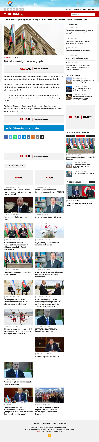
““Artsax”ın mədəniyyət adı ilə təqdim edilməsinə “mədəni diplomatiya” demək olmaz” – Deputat (47, 410)
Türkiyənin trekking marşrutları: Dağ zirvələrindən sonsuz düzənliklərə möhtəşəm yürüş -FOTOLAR (18, 331)
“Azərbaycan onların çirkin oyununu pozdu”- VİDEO (78, 204)
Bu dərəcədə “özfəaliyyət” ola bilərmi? (15, 218)
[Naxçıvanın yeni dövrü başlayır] (49, 344)
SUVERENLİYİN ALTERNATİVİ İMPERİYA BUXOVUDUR (46, 330)
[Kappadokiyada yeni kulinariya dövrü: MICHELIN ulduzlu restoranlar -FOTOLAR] (69, 97)
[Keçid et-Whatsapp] (17, 9)
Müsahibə (61, 20)
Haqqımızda (46, 423)
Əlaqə (54, 423)
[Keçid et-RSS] (22, 9)
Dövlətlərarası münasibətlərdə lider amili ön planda (17, 273)
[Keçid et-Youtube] (20, 9)
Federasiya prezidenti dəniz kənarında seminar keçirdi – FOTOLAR (49, 191)
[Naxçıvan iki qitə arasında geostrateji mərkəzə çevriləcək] (18, 370)
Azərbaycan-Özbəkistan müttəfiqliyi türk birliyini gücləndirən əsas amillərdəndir (49, 274)
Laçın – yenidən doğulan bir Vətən (48, 217)
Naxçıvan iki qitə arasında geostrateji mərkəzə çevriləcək (18, 383)
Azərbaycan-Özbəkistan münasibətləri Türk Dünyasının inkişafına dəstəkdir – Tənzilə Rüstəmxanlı (16, 245)
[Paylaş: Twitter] (10, 137)
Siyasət (19, 20)
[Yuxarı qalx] (93, 436)
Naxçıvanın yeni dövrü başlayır (47, 356)
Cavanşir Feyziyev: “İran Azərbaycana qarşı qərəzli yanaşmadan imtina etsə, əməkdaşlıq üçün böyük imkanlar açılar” (18, 410)
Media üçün (63, 423)
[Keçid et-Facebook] (5, 9)
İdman (50, 20)
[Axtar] (93, 14)
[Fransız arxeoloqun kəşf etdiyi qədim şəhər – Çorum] (69, 89)
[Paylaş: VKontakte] (28, 137)
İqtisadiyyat (27, 20)
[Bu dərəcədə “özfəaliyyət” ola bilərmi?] (18, 205)
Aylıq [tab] (90, 136)
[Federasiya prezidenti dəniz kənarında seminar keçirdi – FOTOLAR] (49, 177)
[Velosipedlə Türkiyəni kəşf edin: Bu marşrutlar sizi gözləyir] (69, 80)
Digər (85, 20)
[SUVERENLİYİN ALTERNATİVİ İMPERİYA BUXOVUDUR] (49, 317)
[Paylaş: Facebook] (6, 137)
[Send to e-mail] (37, 137)
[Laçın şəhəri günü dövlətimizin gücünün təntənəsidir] (49, 230)
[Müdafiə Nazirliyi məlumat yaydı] (34, 39)
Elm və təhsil (78, 20)
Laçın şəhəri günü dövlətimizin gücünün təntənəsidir (47, 243)
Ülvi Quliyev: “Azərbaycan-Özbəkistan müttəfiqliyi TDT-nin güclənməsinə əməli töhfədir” (16, 301)
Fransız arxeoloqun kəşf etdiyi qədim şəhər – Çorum (82, 89)
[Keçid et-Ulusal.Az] (14, 14)
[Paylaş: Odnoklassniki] (33, 137)
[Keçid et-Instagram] (11, 9)
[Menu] (6, 14)
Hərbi (55, 20)
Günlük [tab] (70, 136)
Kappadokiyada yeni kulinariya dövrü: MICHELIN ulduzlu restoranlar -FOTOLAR (82, 98)
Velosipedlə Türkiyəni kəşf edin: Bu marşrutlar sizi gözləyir (83, 81)
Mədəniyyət (36, 20)
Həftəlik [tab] (80, 136)
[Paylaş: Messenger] (19, 137)
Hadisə (44, 20)
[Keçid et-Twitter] (8, 9)
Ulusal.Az (39, 431)
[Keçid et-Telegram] (14, 9)
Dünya (13, 20)
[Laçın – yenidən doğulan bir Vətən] (49, 205)
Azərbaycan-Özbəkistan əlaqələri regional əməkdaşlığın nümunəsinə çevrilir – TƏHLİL (17, 192)
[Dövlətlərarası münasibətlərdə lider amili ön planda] (18, 260)
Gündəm (7, 20)
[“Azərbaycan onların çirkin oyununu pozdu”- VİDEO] (80, 191)
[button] (42, 137)
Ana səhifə (35, 423)
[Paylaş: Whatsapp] (15, 137)
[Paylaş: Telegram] (24, 137)
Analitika (69, 20)
